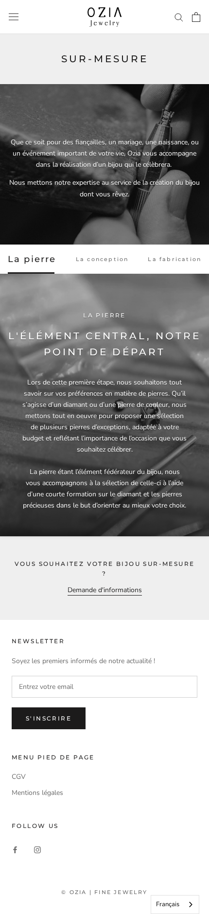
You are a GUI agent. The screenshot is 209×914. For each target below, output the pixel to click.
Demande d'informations (105, 590)
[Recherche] (178, 17)
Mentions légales (37, 792)
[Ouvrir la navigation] (13, 16)
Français (167, 904)
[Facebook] (15, 849)
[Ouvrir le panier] (196, 17)
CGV (19, 776)
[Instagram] (37, 849)
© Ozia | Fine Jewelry (104, 892)
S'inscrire (48, 718)
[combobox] (175, 904)
